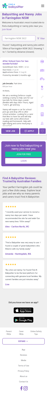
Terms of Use (23, 366)
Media (23, 360)
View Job (10, 131)
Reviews (23, 355)
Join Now (6, 29)
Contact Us (23, 382)
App (23, 350)
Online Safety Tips (36, 332)
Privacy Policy (23, 371)
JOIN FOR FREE (23, 154)
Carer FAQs (21, 332)
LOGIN (24, 161)
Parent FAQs (9, 332)
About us (23, 376)
